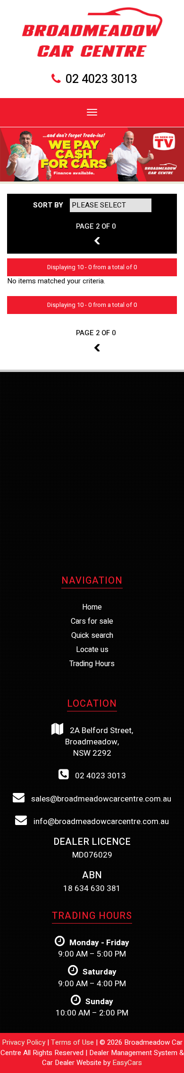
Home (92, 607)
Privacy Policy (24, 1042)
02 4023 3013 (101, 79)
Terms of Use (73, 1042)
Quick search (92, 635)
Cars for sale (92, 621)
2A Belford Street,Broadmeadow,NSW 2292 (99, 742)
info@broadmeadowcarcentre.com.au (100, 821)
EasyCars (127, 1062)
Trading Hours (92, 663)
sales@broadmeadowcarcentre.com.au (100, 799)
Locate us (92, 649)
